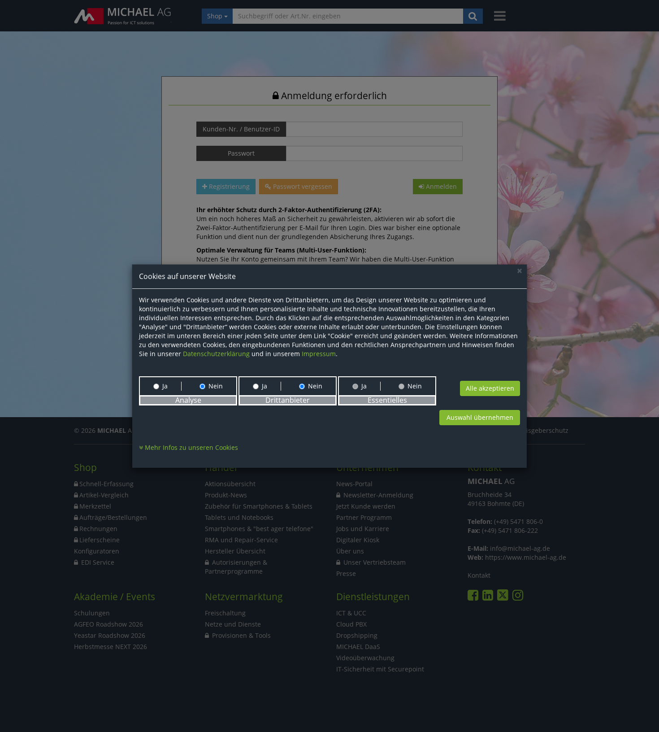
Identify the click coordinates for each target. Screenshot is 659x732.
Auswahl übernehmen (480, 417)
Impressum (319, 353)
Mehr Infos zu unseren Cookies (190, 447)
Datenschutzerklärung (216, 353)
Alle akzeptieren (490, 388)
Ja (165, 386)
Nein (215, 386)
